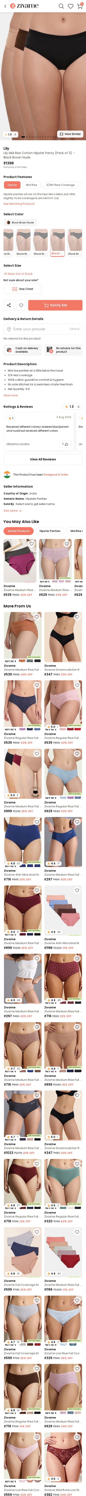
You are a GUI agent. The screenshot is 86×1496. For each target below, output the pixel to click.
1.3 (10, 134)
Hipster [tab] (12, 185)
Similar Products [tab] (19, 531)
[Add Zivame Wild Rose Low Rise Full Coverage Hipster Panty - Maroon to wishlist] (77, 1437)
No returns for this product (68, 350)
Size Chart (26, 289)
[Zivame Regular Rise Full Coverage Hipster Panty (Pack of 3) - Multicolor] (23, 705)
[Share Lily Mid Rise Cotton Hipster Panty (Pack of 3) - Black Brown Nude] (9, 305)
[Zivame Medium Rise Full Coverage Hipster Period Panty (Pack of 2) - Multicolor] (20, 560)
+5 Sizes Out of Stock (18, 274)
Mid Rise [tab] (31, 185)
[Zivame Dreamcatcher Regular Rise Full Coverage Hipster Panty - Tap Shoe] (63, 637)
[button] (5, 6)
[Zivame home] (24, 6)
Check (74, 329)
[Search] (61, 6)
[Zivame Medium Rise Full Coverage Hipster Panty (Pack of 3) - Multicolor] (55, 560)
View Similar (73, 134)
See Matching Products (19, 204)
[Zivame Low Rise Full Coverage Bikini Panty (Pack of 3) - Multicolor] (23, 1457)
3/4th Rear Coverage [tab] (60, 185)
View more (11, 395)
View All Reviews (43, 459)
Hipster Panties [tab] (50, 531)
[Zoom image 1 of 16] (43, 76)
